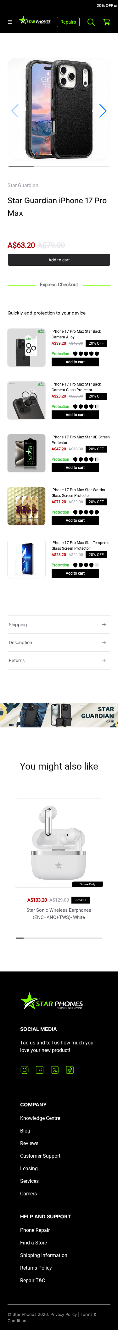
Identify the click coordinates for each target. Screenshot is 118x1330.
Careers (28, 1194)
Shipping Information (43, 1255)
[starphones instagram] (24, 1070)
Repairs (68, 22)
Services (29, 1181)
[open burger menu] (10, 21)
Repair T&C (32, 1280)
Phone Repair (35, 1230)
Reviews (29, 1143)
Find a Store (33, 1243)
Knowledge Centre (40, 1118)
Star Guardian (23, 185)
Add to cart (59, 259)
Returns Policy (36, 1268)
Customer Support (40, 1156)
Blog (25, 1131)
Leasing (29, 1168)
